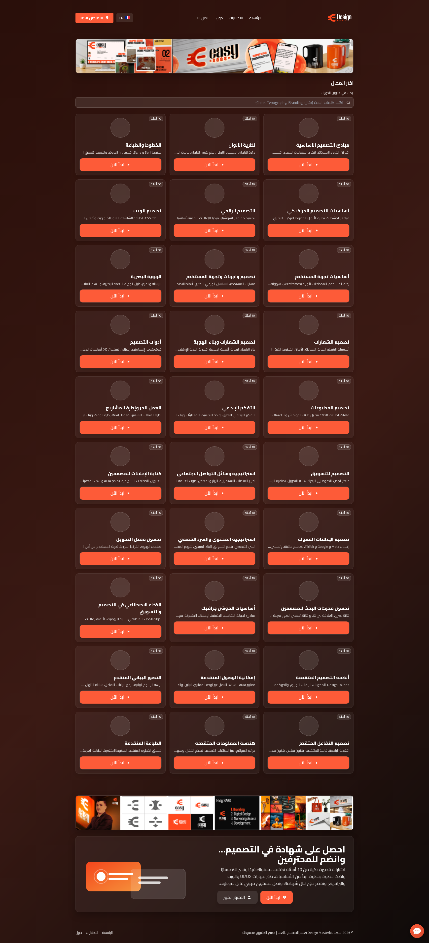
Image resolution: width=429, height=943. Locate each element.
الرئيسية (255, 18)
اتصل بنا (203, 18)
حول (219, 18)
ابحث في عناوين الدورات (337, 92)
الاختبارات (236, 18)
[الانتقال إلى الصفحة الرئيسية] (340, 18)
